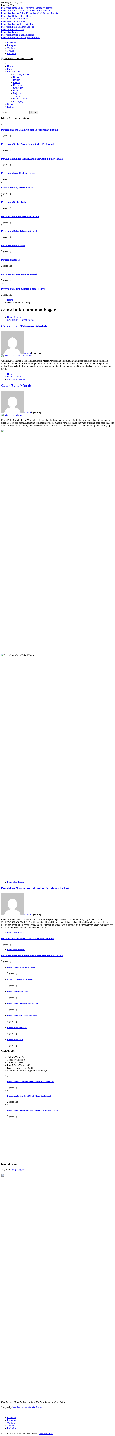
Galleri (10, 104)
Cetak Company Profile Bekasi (16, 18)
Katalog (17, 77)
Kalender (17, 85)
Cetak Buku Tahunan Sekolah (21, 320)
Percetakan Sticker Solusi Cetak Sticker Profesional (25, 10)
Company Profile (21, 74)
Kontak (10, 106)
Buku (15, 90)
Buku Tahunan (20, 98)
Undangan (18, 88)
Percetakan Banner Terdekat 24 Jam (18, 24)
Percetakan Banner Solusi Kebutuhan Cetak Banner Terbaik (29, 13)
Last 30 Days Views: (17, 1068)
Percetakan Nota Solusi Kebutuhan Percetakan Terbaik (27, 8)
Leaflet (16, 82)
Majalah (17, 93)
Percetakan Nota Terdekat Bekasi (17, 16)
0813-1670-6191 (19, 1355)
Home (10, 66)
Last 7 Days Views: (16, 1065)
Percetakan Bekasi (10, 32)
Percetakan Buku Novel (12, 29)
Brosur (16, 79)
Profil (9, 69)
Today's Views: (14, 1057)
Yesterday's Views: (16, 1062)
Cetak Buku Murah (16, 379)
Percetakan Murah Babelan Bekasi (17, 35)
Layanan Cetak (14, 71)
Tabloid (16, 96)
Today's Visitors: (15, 1060)
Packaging (18, 101)
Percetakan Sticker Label (13, 21)
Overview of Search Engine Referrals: (25, 1070)
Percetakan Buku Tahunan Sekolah (17, 26)
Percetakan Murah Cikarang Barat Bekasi (20, 37)
